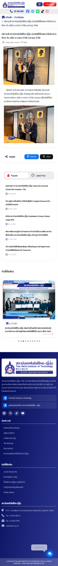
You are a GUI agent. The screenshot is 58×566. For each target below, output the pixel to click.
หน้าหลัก (8, 17)
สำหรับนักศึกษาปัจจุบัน (12, 428)
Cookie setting (9, 492)
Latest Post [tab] (40, 175)
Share (48, 156)
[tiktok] (16, 413)
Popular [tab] (14, 175)
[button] (18, 341)
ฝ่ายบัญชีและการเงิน (10, 477)
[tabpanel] (29, 220)
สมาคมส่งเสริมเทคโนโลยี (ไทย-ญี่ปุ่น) (16, 453)
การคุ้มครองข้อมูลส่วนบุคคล (13, 487)
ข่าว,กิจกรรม (19, 17)
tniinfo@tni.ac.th (12, 526)
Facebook (33, 156)
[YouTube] (22, 413)
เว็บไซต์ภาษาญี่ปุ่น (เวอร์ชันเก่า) (14, 482)
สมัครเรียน (50, 4)
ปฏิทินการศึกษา (9, 433)
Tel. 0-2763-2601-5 (13, 515)
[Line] (4, 413)
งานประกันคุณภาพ (10, 471)
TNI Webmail (8, 443)
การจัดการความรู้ (10, 438)
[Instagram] (10, 413)
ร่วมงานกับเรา (8, 448)
